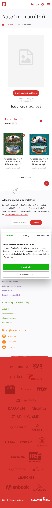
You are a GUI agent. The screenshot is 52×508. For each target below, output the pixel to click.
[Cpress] (26, 389)
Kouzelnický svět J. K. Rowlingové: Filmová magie (39, 162)
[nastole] (34, 376)
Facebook (12, 341)
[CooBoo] (11, 366)
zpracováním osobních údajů (16, 214)
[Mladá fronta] (35, 457)
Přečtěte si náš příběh (11, 295)
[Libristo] (37, 469)
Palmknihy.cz (7, 309)
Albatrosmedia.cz (9, 313)
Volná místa (7, 290)
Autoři (10, 24)
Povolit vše (26, 267)
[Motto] (23, 366)
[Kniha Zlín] (26, 416)
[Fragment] (16, 408)
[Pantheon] (42, 442)
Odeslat (36, 222)
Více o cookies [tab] (43, 236)
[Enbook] (17, 487)
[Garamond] (18, 469)
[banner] (4, 4)
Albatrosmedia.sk (9, 318)
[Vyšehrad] (19, 427)
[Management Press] (41, 389)
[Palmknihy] (26, 442)
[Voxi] (37, 427)
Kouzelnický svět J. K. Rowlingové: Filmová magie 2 (13, 162)
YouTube (11, 347)
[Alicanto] (39, 408)
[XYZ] (37, 366)
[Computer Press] (10, 389)
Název (8, 123)
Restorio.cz (7, 322)
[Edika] (16, 376)
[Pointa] (17, 457)
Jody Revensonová (12, 168)
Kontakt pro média (10, 281)
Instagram (12, 336)
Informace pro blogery (11, 286)
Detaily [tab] (26, 236)
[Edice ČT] (10, 442)
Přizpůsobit (25, 274)
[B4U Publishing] (26, 400)
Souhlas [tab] (9, 236)
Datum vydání (11, 119)
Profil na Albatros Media (26, 93)
